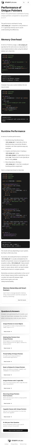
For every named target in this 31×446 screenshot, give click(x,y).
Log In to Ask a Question (15, 430)
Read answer (7, 331)
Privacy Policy (14, 444)
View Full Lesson (22, 300)
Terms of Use (23, 444)
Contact (6, 444)
